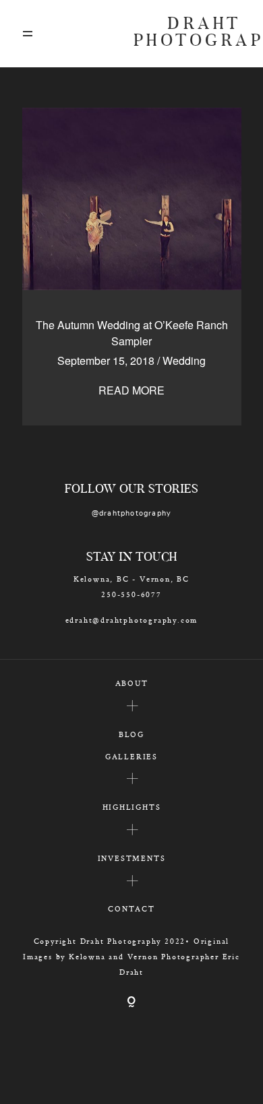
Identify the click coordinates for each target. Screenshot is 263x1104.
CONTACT (131, 908)
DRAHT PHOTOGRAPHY (187, 33)
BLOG (131, 734)
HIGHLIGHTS (132, 807)
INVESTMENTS (132, 858)
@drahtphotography (132, 513)
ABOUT (131, 683)
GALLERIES (131, 756)
